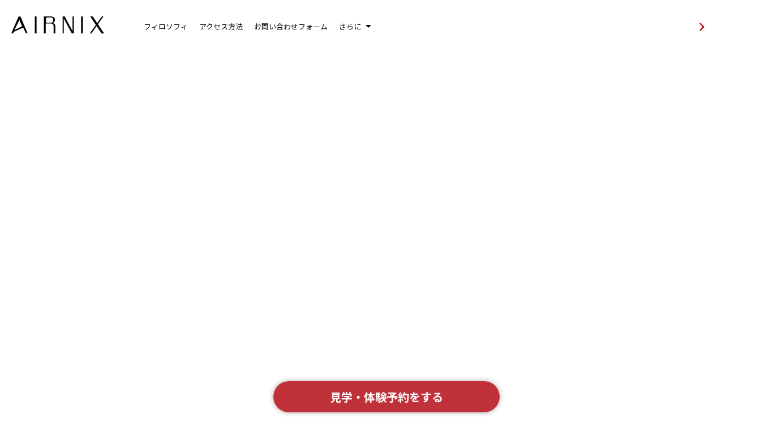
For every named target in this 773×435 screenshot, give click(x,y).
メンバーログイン (639, 27)
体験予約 (743, 26)
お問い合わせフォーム (291, 26)
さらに (350, 26)
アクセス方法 (221, 26)
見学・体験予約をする (386, 397)
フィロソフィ (166, 26)
